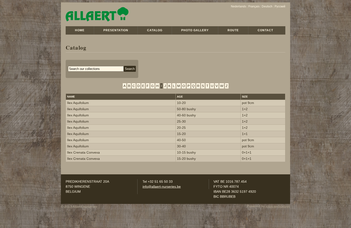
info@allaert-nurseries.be (162, 186)
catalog (154, 30)
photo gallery (195, 30)
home (80, 30)
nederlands (238, 6)
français (254, 6)
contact (265, 30)
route (233, 30)
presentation (115, 30)
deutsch (267, 6)
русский (280, 6)
